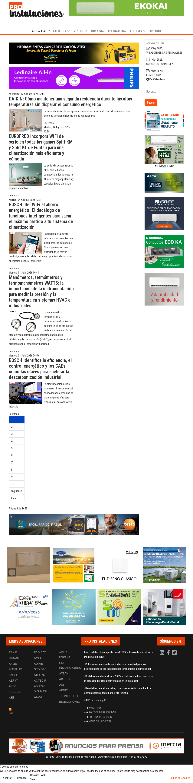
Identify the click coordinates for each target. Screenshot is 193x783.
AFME (13, 663)
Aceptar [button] (7, 778)
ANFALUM (15, 669)
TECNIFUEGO (68, 696)
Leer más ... (50, 123)
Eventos (78, 31)
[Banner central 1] (74, 53)
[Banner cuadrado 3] (164, 183)
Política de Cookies (179, 778)
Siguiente (16, 491)
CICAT (38, 696)
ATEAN (63, 673)
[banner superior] (126, 8)
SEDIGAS (40, 669)
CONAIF (14, 658)
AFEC (12, 686)
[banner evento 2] (74, 565)
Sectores (136, 31)
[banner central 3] (74, 78)
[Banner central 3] (74, 524)
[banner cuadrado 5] (164, 251)
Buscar (151, 102)
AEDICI (64, 690)
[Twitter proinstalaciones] (174, 653)
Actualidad (39, 31)
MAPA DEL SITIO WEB (100, 721)
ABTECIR (65, 679)
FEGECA (15, 691)
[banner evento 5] (28, 607)
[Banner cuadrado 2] (164, 151)
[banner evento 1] (28, 565)
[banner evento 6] (74, 607)
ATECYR (39, 675)
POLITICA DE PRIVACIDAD (102, 712)
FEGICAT (40, 652)
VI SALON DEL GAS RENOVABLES (164, 52)
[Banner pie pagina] (96, 745)
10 (12, 484)
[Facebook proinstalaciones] (168, 653)
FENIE (13, 652)
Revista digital (117, 31)
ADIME (38, 663)
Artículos (59, 31)
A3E (11, 697)
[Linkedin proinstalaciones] (162, 653)
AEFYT (13, 680)
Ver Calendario (157, 79)
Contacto (155, 31)
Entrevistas (97, 31)
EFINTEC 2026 (153, 75)
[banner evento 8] (164, 607)
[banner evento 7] (119, 607)
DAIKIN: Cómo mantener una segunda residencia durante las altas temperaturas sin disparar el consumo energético (70, 101)
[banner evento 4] (164, 565)
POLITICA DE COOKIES (100, 716)
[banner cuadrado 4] (164, 213)
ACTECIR (40, 680)
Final (13, 498)
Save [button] (32, 779)
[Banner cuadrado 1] (164, 121)
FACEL (13, 675)
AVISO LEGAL (96, 707)
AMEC (38, 658)
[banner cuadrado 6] (164, 289)
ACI (61, 684)
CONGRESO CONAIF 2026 (160, 64)
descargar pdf (98, 700)
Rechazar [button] (22, 778)
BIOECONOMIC (69, 701)
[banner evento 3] (119, 565)
